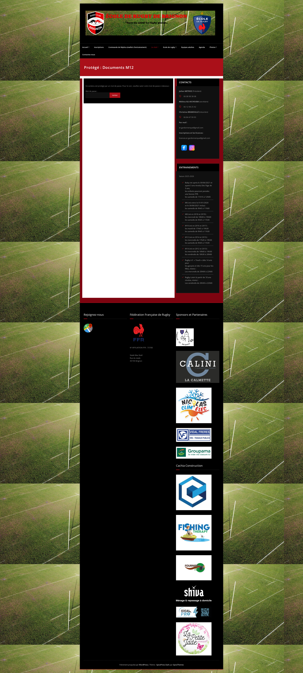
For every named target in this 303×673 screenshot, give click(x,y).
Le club (154, 47)
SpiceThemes (178, 665)
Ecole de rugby (169, 47)
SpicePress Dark (162, 665)
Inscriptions (99, 47)
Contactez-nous (88, 54)
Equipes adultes (187, 47)
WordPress (143, 665)
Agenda (202, 47)
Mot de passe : (91, 91)
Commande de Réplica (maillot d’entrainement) (127, 47)
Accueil (85, 47)
